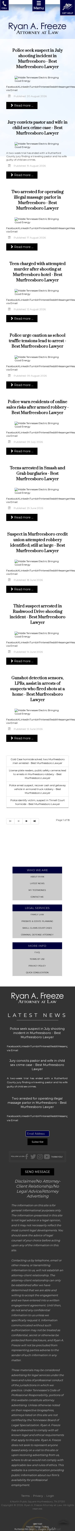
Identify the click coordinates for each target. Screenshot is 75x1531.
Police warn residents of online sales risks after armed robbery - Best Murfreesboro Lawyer (37, 407)
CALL (4, 8)
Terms (25, 1495)
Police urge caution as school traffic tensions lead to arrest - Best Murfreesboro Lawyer (37, 341)
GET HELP (67, 13)
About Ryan (37, 877)
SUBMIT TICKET (37, 1525)
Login (50, 1495)
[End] (35, 821)
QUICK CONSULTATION (37, 972)
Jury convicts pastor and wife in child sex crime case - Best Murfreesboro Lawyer (38, 128)
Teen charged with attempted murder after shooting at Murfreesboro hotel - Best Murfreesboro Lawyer (37, 272)
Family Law (37, 914)
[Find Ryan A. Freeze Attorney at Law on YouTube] (47, 1156)
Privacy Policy (37, 966)
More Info (37, 945)
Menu (39, 5)
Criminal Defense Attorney (37, 935)
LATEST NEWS (38, 1015)
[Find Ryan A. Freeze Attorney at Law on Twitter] (33, 1156)
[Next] (27, 821)
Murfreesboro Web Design (24, 1529)
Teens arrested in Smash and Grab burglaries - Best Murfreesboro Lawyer (37, 473)
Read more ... (23, 105)
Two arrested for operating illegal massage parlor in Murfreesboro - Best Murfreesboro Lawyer (37, 200)
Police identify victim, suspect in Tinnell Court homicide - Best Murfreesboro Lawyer (37, 802)
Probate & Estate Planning (37, 921)
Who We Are (37, 870)
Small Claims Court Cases (37, 928)
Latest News (37, 883)
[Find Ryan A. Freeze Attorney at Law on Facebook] (27, 1156)
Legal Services (37, 908)
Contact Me (37, 897)
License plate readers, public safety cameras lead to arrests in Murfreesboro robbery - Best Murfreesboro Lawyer (37, 774)
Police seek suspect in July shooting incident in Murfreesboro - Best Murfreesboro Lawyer (37, 59)
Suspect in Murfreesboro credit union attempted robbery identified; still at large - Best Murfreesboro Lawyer (37, 542)
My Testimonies (37, 890)
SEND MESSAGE (37, 1172)
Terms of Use (37, 959)
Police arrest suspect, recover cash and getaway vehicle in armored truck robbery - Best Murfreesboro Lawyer (37, 789)
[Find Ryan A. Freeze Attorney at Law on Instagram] (40, 1156)
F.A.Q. (37, 952)
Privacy (38, 1495)
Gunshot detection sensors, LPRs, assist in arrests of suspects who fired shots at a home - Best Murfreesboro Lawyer (37, 689)
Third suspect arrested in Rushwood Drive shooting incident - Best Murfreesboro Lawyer (37, 614)
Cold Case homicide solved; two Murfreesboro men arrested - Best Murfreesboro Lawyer (38, 761)
